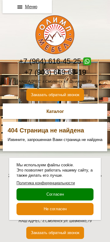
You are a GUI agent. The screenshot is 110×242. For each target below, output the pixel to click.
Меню (31, 6)
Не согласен (55, 209)
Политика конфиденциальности (45, 183)
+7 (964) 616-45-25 (50, 61)
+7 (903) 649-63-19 (55, 72)
